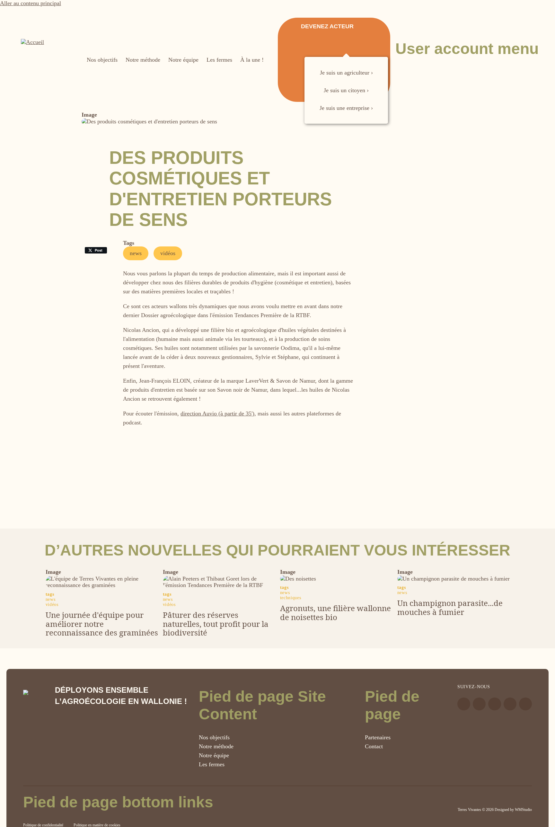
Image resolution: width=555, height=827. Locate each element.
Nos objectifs (214, 737)
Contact (374, 746)
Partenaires (378, 737)
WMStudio (523, 809)
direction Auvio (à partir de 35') (217, 413)
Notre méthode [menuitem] (143, 60)
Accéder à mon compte (403, 75)
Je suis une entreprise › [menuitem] (346, 108)
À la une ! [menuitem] (252, 60)
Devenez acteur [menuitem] (327, 26)
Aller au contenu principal (30, 3)
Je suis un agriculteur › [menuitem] (346, 72)
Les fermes (212, 764)
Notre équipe (214, 755)
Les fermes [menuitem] (219, 60)
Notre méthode (216, 746)
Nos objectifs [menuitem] (102, 60)
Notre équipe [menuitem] (183, 60)
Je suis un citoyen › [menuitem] (346, 90)
